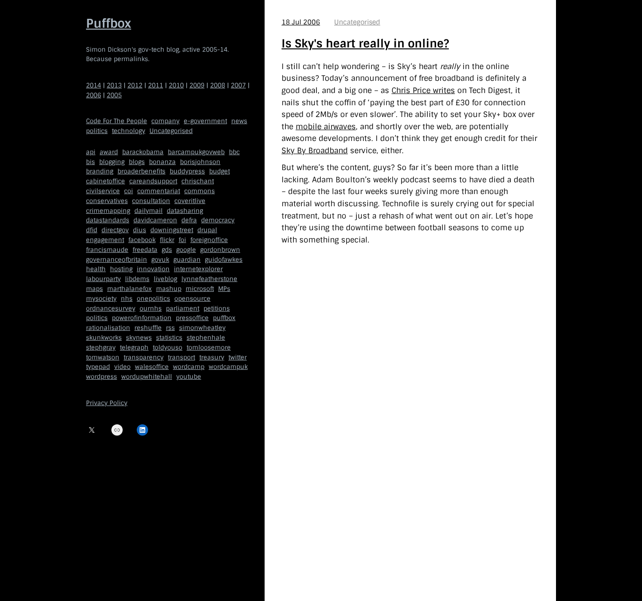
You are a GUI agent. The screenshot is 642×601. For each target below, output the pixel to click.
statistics (169, 338)
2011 (155, 85)
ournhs (151, 308)
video (122, 367)
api (90, 152)
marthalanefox (129, 289)
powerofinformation (142, 318)
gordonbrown (220, 250)
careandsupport (153, 181)
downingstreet (171, 230)
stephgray (101, 347)
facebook (142, 240)
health (96, 269)
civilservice (103, 191)
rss (170, 328)
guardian (187, 260)
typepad (98, 367)
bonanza (162, 162)
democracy (218, 220)
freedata (145, 250)
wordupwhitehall (146, 377)
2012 (134, 85)
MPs (224, 289)
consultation (151, 201)
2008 (217, 85)
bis (90, 162)
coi (128, 191)
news (239, 121)
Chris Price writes (423, 90)
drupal (207, 230)
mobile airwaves (326, 127)
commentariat (158, 191)
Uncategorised (171, 131)
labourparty (103, 279)
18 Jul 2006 (301, 22)
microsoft (200, 289)
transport (181, 357)
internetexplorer (198, 269)
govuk (160, 260)
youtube (188, 377)
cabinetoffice (105, 181)
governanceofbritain (116, 260)
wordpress (101, 377)
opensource (192, 299)
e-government (205, 121)
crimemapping (108, 211)
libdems (137, 279)
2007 (238, 85)
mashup (168, 289)
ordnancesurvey (110, 308)
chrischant (197, 181)
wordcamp (188, 367)
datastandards (107, 220)
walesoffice (152, 367)
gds (167, 250)
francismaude (107, 250)
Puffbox (108, 23)
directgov (115, 230)
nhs (127, 299)
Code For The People (116, 121)
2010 (176, 85)
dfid (91, 230)
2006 (93, 95)
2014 (93, 85)
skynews (139, 338)
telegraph (134, 347)
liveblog (165, 279)
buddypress (187, 171)
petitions (217, 308)
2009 (196, 85)
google (186, 250)
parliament (182, 308)
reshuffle (148, 328)
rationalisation (108, 328)
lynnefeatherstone (209, 279)
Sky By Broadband (315, 151)
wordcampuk (228, 367)
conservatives (107, 201)
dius (139, 230)
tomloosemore (209, 347)
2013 (114, 85)
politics (97, 131)
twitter (237, 357)
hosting (121, 269)
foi (182, 240)
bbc (234, 152)
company (165, 121)
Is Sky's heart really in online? (365, 43)
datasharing (185, 211)
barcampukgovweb (196, 152)
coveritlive (189, 201)
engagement (105, 240)
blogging (112, 162)
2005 (114, 95)
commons (199, 191)
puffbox (224, 318)
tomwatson (102, 357)
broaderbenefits (141, 171)
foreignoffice (209, 240)
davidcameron (155, 220)
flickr (167, 240)
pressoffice (192, 318)
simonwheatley (202, 328)
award (109, 152)
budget (219, 171)
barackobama (143, 152)
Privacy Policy (106, 403)
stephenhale (206, 338)
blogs (137, 162)
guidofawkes (224, 260)
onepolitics (153, 299)
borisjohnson (200, 162)
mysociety (101, 299)
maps (94, 289)
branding (99, 171)
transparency (144, 357)
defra (189, 220)
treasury (211, 357)
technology (128, 131)
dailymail (148, 211)
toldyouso (167, 347)
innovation (153, 269)
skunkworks (104, 338)
